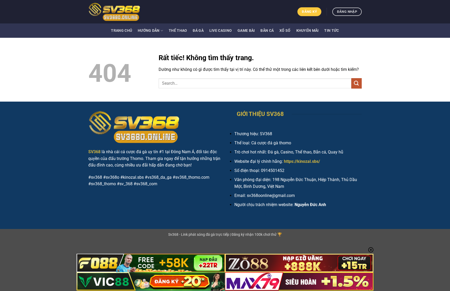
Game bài (246, 30)
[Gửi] (356, 83)
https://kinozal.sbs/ (302, 161)
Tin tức (331, 30)
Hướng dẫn (149, 30)
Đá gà (198, 30)
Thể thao (178, 30)
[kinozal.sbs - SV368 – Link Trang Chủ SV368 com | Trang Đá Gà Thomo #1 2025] (114, 12)
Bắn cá (267, 30)
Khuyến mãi (307, 30)
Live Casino (220, 30)
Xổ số (284, 30)
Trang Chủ (121, 30)
